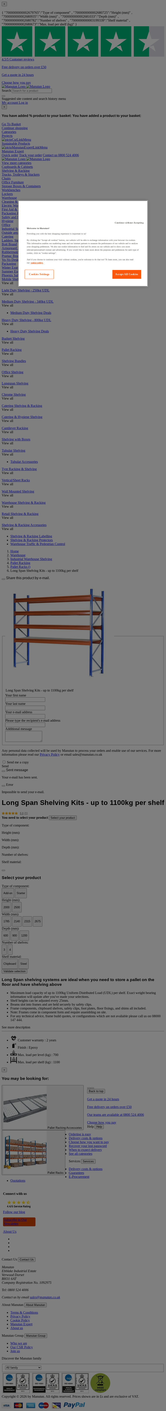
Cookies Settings (39, 274)
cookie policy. (37, 263)
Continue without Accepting (129, 223)
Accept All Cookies (126, 274)
